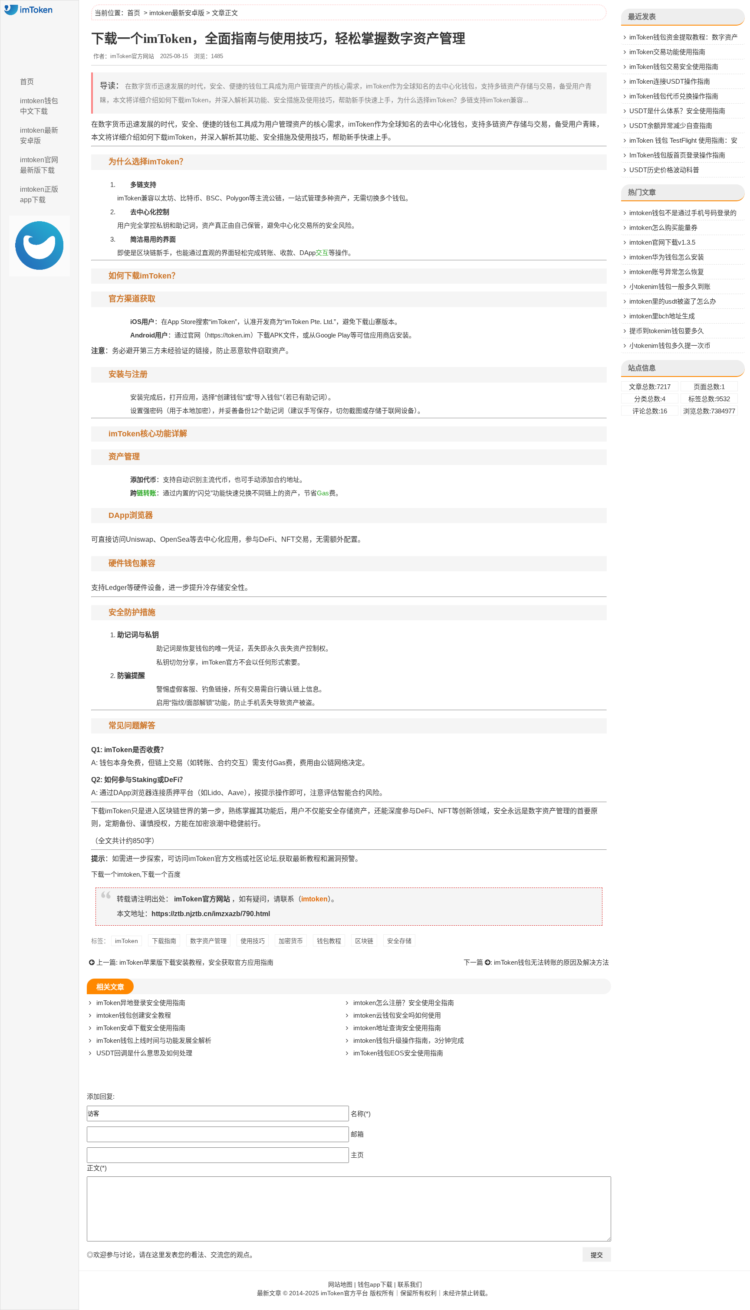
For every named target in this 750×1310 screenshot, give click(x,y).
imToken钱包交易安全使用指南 (673, 66)
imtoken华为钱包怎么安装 (666, 257)
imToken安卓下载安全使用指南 (140, 1028)
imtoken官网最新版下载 (39, 165)
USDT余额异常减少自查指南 (670, 125)
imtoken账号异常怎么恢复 (666, 271)
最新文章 (269, 1293)
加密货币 (291, 940)
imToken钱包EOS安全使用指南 (398, 1053)
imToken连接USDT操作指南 (669, 81)
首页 (27, 81)
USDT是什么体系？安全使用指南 (677, 111)
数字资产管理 (208, 940)
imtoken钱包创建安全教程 (133, 1015)
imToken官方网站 (202, 899)
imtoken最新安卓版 (39, 135)
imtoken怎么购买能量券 (663, 227)
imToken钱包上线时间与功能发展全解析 (153, 1040)
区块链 (364, 940)
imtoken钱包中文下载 (39, 106)
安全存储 (399, 940)
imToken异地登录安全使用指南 (140, 1002)
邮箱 (357, 1133)
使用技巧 (252, 940)
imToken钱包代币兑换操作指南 (673, 96)
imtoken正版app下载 (39, 194)
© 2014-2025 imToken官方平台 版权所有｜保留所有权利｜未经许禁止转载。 (387, 1293)
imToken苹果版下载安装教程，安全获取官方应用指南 (196, 962)
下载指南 (164, 940)
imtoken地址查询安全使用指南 (397, 1028)
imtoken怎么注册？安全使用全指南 (403, 1002)
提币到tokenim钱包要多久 (666, 330)
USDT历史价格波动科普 (664, 170)
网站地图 (340, 1284)
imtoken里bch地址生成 (662, 316)
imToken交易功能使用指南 (667, 52)
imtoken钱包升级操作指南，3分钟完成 (408, 1040)
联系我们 (410, 1284)
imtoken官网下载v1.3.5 (662, 242)
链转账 (146, 493)
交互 (322, 252)
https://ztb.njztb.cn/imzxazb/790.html (210, 913)
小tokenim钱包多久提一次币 (670, 345)
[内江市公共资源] (39, 36)
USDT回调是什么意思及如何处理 (144, 1053)
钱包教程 (329, 940)
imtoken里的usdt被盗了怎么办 (672, 301)
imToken (126, 940)
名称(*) (361, 1113)
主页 (357, 1154)
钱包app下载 (375, 1284)
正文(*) (97, 1168)
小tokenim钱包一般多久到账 (670, 286)
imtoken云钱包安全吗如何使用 (397, 1015)
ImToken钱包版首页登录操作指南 (677, 155)
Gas (323, 493)
